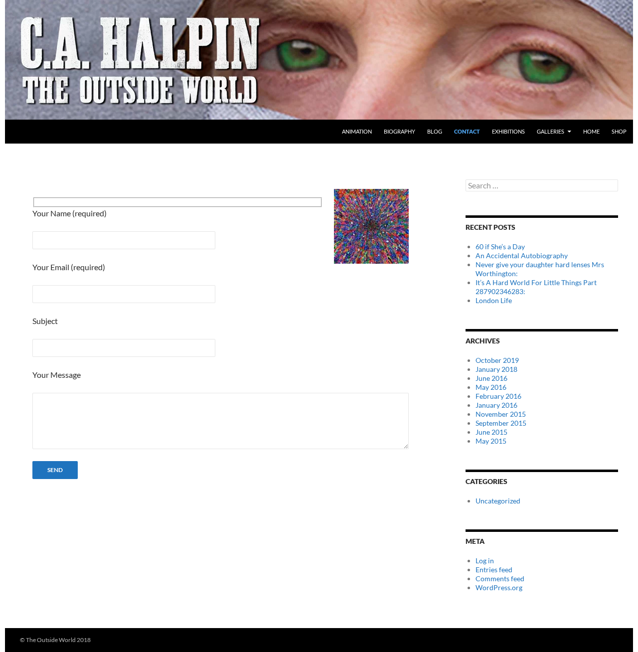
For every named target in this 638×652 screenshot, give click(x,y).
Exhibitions (508, 131)
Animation (357, 131)
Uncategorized (498, 500)
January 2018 (496, 369)
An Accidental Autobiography (522, 255)
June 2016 (491, 378)
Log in (485, 560)
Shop (619, 131)
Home (591, 131)
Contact (467, 131)
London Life (494, 300)
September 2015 (501, 423)
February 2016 (498, 396)
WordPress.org (499, 587)
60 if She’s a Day (500, 246)
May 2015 (491, 441)
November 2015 (501, 414)
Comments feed (500, 578)
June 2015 (491, 432)
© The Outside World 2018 (55, 640)
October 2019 (497, 360)
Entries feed (494, 569)
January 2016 (496, 405)
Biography (399, 131)
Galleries (550, 131)
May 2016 (491, 387)
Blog (434, 131)
